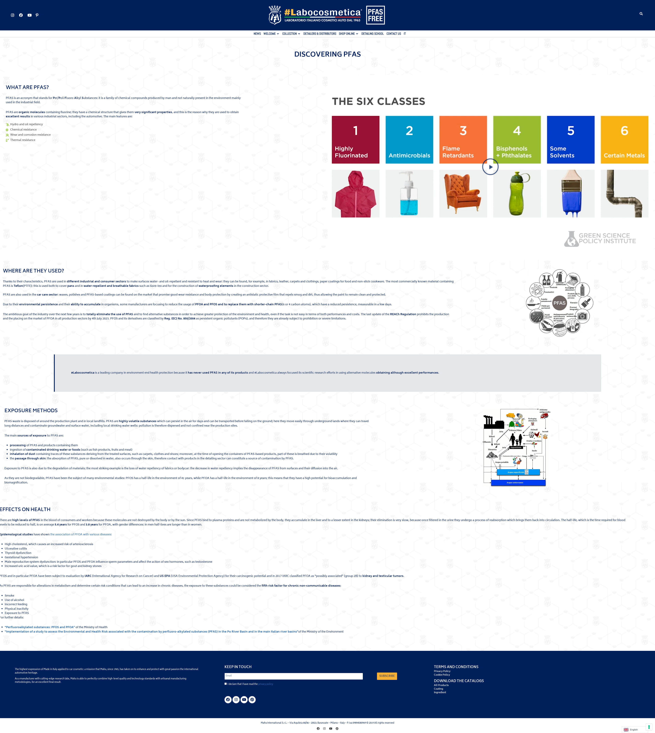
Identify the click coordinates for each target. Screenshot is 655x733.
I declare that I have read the (250, 684)
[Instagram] (236, 699)
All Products (441, 685)
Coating (438, 689)
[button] (641, 14)
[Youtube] (244, 699)
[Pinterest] (252, 699)
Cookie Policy (442, 675)
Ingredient (440, 692)
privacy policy (265, 684)
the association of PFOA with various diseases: (81, 534)
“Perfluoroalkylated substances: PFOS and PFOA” (40, 627)
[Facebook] (228, 699)
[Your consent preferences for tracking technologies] (649, 727)
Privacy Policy (442, 671)
